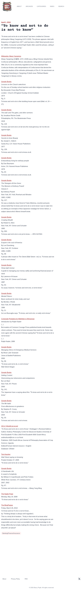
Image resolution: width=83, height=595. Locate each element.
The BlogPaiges (7, 505)
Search (61, 6)
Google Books (6, 81)
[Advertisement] (69, 33)
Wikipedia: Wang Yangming (11, 56)
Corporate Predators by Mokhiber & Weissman (18, 319)
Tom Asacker (5, 454)
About (19, 6)
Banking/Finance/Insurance (11, 533)
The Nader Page (7, 494)
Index (52, 6)
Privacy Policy (15, 579)
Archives (29, 6)
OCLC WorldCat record (9, 426)
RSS (26, 579)
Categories (41, 6)
